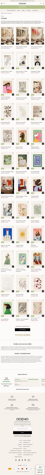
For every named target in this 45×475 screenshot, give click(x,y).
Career (20, 446)
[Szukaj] (4, 3)
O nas (20, 440)
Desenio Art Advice (27, 440)
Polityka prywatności (27, 450)
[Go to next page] (29, 335)
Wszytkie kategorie (11, 10)
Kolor (18, 10)
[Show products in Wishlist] (40, 3)
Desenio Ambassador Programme (15, 452)
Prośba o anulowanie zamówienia (29, 452)
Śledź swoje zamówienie (28, 444)
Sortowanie (34, 10)
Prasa (21, 442)
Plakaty (6, 13)
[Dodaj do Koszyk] (13, 43)
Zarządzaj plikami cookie (28, 454)
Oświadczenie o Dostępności (16, 450)
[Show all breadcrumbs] (2, 13)
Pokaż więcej (22, 329)
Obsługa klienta (26, 442)
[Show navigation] (1, 3)
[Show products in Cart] (43, 3)
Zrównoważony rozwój (17, 448)
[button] (40, 469)
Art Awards (20, 454)
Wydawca (20, 444)
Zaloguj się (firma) (18, 456)
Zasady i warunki (26, 446)
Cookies (24, 448)
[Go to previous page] (16, 335)
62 (26, 335)
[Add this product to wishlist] (13, 28)
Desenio (26, 471)
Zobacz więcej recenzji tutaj (22, 389)
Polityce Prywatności (27, 436)
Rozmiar (28, 10)
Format (23, 10)
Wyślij (22, 432)
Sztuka (10, 13)
